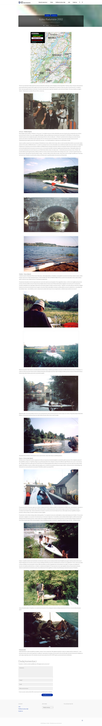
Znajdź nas (20, 711)
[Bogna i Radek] (24, 2)
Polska (47, 15)
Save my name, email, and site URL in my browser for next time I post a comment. (35, 691)
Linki (19, 706)
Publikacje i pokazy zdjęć (23, 708)
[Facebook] (82, 2)
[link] (80, 2)
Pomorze (54, 15)
